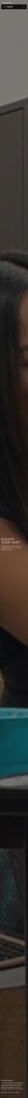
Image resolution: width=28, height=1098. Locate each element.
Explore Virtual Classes (10, 1092)
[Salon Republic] (8, 7)
